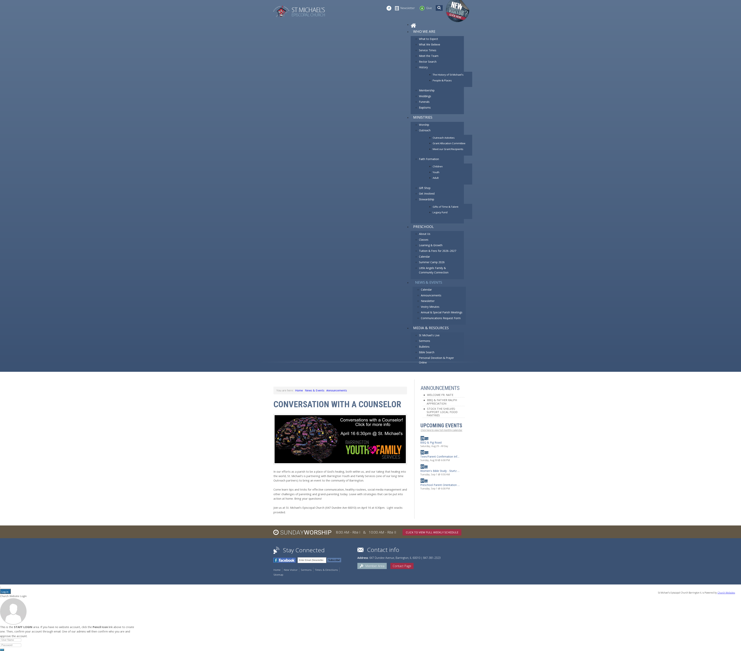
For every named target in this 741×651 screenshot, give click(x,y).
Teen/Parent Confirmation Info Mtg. (440, 456)
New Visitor (291, 570)
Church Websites (726, 592)
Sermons (306, 570)
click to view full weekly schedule (432, 532)
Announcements (336, 390)
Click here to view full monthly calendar (441, 430)
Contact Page (402, 566)
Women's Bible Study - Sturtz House (440, 471)
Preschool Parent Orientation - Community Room (440, 485)
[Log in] (2, 650)
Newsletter (408, 8)
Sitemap (278, 574)
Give (429, 8)
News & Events (314, 390)
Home (299, 390)
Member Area (374, 566)
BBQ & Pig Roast (431, 442)
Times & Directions (326, 570)
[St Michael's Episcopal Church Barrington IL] (299, 11)
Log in (5, 591)
